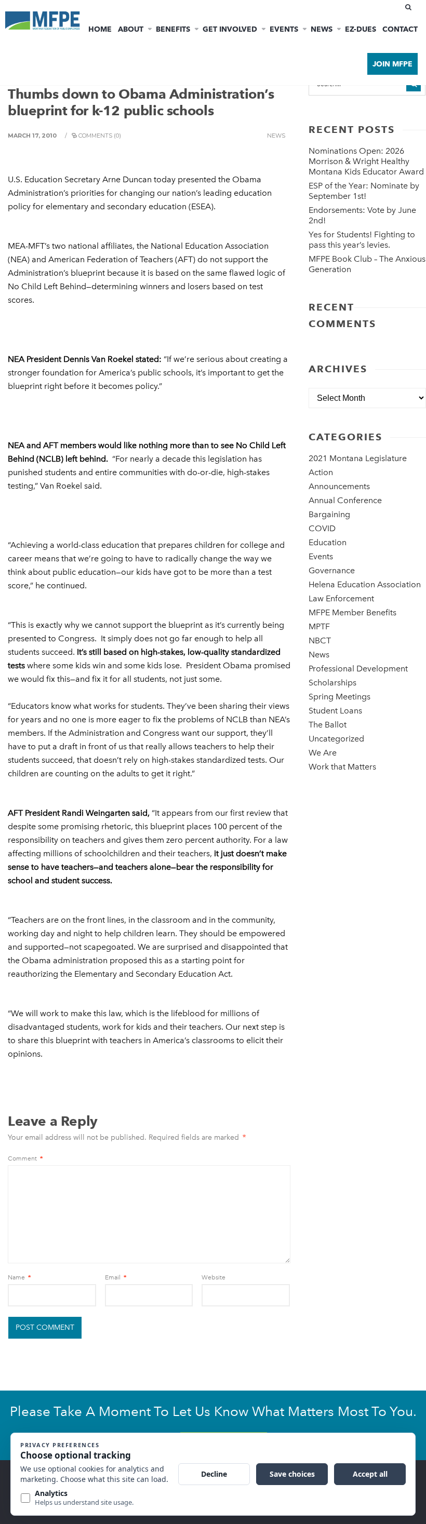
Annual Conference (345, 500)
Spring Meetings (339, 697)
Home (100, 29)
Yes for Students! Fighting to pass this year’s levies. (362, 240)
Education (328, 542)
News (321, 29)
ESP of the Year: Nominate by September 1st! (364, 191)
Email (115, 1277)
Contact (400, 29)
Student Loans (335, 711)
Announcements (339, 486)
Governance (332, 570)
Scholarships (332, 682)
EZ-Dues (360, 29)
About (130, 29)
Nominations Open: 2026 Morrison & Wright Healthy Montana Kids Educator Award (366, 161)
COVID (322, 528)
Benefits (173, 29)
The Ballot (328, 725)
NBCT (320, 640)
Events (284, 29)
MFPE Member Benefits (352, 612)
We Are (323, 753)
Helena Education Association (365, 584)
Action (321, 472)
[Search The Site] (410, 7)
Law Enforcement (341, 598)
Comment (25, 1158)
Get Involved (230, 29)
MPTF (319, 626)
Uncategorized (336, 739)
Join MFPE (392, 64)
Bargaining (329, 514)
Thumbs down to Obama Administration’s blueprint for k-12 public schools (141, 102)
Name (19, 1277)
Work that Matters (342, 767)
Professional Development (358, 668)
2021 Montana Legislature (358, 458)
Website (213, 1277)
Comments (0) (99, 135)
